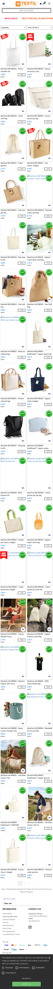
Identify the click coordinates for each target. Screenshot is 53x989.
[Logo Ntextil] (26, 4)
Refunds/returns (8, 925)
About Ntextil (7, 914)
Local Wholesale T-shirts (11, 934)
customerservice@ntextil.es (38, 916)
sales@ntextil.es (34, 921)
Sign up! (8, 903)
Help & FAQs (7, 928)
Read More (24, 964)
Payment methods (9, 919)
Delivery (5, 922)
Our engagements (9, 931)
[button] (40, 4)
